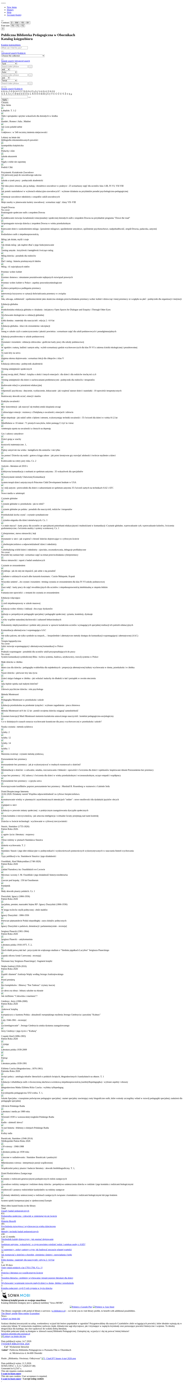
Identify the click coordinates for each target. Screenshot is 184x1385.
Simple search (7, 61)
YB (22, 23)
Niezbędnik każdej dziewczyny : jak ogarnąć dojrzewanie (27, 1239)
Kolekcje (21, 53)
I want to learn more (11, 1373)
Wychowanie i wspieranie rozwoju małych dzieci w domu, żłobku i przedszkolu (37, 1283)
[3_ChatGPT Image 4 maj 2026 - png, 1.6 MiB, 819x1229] (59, 1358)
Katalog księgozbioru (11, 45)
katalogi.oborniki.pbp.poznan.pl (15, 1334)
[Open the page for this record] (92, 107)
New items (12, 7)
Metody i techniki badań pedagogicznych (20, 1231)
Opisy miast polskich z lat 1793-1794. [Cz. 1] (21, 1267)
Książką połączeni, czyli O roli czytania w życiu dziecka (26, 1288)
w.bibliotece (58, 1311)
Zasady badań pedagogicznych (15, 1211)
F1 (18, 26)
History (10, 10)
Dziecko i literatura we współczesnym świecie (22, 1273)
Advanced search (9, 53)
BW (16, 23)
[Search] (2, 51)
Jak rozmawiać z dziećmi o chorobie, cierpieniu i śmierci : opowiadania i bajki (36, 1255)
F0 (13, 26)
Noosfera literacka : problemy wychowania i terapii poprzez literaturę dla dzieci (37, 1278)
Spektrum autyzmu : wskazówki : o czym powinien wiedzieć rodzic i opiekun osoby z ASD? (43, 1244)
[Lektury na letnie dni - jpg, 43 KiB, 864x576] (13, 1336)
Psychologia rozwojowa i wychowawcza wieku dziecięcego (28, 1226)
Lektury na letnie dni (10, 1318)
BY (28, 23)
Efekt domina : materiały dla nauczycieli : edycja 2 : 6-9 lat (27, 1260)
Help (9, 12)
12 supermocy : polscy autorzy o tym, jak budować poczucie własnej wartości (36, 1249)
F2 (23, 26)
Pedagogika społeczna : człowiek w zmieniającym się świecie (29, 1216)
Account (14, 15)
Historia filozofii (8, 1221)
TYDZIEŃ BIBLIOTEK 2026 (15, 1344)
